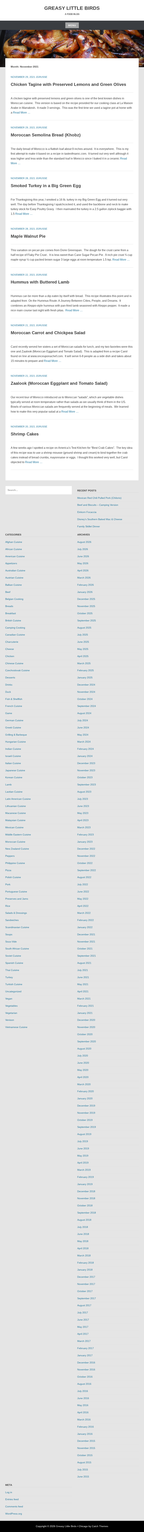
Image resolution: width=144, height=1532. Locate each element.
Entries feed (12, 1499)
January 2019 (85, 1184)
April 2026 (83, 570)
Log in (8, 1492)
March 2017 (84, 1341)
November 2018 (86, 1198)
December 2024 (86, 684)
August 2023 (84, 791)
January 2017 (85, 1355)
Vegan (8, 998)
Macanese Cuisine (15, 813)
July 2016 (82, 1391)
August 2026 (84, 542)
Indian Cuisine (13, 748)
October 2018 (85, 1205)
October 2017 (85, 1291)
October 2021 (85, 948)
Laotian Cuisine (13, 791)
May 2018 (82, 1241)
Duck (8, 691)
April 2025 (83, 656)
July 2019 (82, 1141)
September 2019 (86, 1127)
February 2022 (85, 920)
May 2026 (82, 563)
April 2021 (83, 991)
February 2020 (85, 1091)
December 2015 (86, 1440)
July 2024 (82, 720)
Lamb (8, 784)
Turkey (9, 977)
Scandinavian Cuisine (17, 927)
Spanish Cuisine (14, 963)
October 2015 (85, 1455)
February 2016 (85, 1426)
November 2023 (86, 770)
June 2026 (83, 556)
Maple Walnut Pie (28, 236)
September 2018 (86, 1212)
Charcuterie (11, 641)
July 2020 (82, 1055)
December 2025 (86, 599)
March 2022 (84, 913)
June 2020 (83, 1062)
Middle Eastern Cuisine (18, 834)
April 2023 (83, 820)
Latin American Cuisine (18, 798)
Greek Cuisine (13, 727)
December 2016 (86, 1362)
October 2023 (85, 777)
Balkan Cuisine (13, 584)
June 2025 (83, 641)
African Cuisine (13, 549)
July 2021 (82, 970)
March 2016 (84, 1419)
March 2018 (84, 1255)
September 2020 (86, 1041)
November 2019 (86, 1112)
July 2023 (82, 798)
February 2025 (85, 670)
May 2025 (82, 649)
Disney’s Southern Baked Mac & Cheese (99, 519)
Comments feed (14, 1506)
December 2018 (86, 1191)
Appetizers (11, 563)
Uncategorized (13, 991)
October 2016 (85, 1376)
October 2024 (85, 699)
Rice (7, 906)
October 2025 (85, 613)
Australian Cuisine (15, 570)
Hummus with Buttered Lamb (40, 282)
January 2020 (85, 1098)
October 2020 (85, 1034)
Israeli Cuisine (13, 756)
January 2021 (85, 1013)
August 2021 (84, 963)
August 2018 (84, 1219)
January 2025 (85, 677)
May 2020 (82, 1070)
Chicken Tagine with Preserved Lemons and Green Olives (68, 84)
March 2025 (84, 663)
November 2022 (86, 855)
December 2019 (86, 1105)
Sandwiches (12, 920)
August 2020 (84, 1048)
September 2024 (86, 706)
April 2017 (83, 1333)
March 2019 (84, 1169)
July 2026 (82, 549)
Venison (9, 1020)
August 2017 (84, 1305)
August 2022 (84, 877)
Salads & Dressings (16, 913)
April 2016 (83, 1412)
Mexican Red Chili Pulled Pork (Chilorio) (99, 498)
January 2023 (85, 841)
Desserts (10, 677)
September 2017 (86, 1298)
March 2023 (84, 827)
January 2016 (85, 1433)
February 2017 (85, 1348)
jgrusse (41, 77)
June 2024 (83, 727)
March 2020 (84, 1084)
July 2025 (82, 634)
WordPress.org (13, 1513)
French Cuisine (13, 706)
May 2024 (82, 734)
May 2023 (82, 813)
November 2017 (86, 1284)
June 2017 (83, 1319)
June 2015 (83, 1476)
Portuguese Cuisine (16, 891)
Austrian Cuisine (14, 577)
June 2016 (83, 1398)
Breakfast (10, 613)
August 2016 (84, 1383)
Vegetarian (11, 1013)
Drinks (8, 684)
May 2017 (82, 1326)
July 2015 (82, 1469)
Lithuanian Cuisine (15, 806)
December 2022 (86, 848)
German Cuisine (14, 720)
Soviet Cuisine (13, 955)
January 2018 (85, 1269)
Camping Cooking (15, 627)
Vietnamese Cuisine (16, 1027)
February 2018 (85, 1262)
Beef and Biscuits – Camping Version (97, 504)
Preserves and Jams (16, 898)
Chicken (9, 656)
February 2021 (85, 1005)
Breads (9, 606)
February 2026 (85, 584)
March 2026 (84, 577)
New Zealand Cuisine (17, 848)
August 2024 (84, 713)
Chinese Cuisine (14, 663)
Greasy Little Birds (72, 8)
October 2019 (85, 1120)
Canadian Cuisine (15, 634)
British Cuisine (13, 620)
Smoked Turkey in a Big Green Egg (46, 185)
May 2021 (82, 984)
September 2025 (86, 620)
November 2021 (86, 941)
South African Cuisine (17, 948)
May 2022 (82, 898)
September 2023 (86, 784)
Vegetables (11, 1005)
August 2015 (84, 1462)
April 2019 (83, 1162)
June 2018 (83, 1234)
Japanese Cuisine (15, 770)
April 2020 (83, 1077)
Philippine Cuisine (15, 863)
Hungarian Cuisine (15, 741)
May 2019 (82, 1155)
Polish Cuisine (13, 877)
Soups (8, 934)
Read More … (21, 112)
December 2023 (86, 763)
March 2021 (84, 998)
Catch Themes (100, 1526)
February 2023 (85, 834)
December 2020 (86, 1020)
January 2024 (85, 756)
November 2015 (86, 1448)
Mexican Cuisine (14, 827)
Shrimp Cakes (25, 434)
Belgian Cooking (14, 599)
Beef (7, 592)
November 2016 (86, 1369)
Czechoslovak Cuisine (17, 670)
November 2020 (86, 1027)
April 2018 (83, 1248)
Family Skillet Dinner (88, 526)
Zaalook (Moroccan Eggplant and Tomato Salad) (59, 383)
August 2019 (84, 1134)
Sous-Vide (11, 941)
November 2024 (86, 691)
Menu (72, 25)
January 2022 (85, 927)
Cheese (9, 649)
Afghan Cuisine (13, 542)
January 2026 (85, 592)
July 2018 (82, 1227)
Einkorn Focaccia (86, 512)
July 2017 (82, 1312)
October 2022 (85, 863)
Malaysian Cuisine (15, 820)
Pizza (8, 870)
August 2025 (84, 627)
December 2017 (86, 1276)
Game (8, 713)
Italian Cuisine (13, 763)
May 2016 (82, 1405)
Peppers (10, 855)
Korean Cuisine (13, 777)
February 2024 (85, 748)
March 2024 (84, 741)
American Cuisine (15, 556)
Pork (7, 884)
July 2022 (82, 884)
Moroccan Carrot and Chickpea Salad (48, 332)
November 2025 (86, 606)
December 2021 (86, 934)
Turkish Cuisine (13, 984)
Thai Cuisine (12, 970)
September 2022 (86, 870)
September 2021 (86, 955)
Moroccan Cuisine (15, 841)
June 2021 (83, 977)
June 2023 (83, 806)
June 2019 (83, 1148)
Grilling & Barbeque (16, 734)
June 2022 (83, 891)
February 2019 (85, 1177)
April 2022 (83, 906)
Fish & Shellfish (13, 699)
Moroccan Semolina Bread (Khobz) (46, 135)
